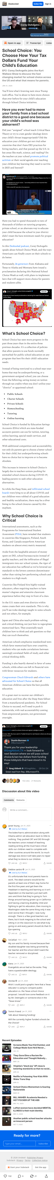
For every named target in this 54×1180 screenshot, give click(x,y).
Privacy (20, 1160)
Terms (27, 1160)
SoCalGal (12, 939)
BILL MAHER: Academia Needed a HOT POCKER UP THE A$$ (30, 1098)
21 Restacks (36, 781)
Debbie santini (15, 869)
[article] (27, 1048)
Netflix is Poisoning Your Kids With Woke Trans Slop (30, 1077)
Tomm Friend (14, 1011)
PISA (18, 534)
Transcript (35, 43)
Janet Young (14, 825)
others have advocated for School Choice (26, 679)
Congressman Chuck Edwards (17, 677)
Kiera (10, 963)
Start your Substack (19, 1167)
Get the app (40, 1167)
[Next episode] (9, 34)
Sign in (48, 4)
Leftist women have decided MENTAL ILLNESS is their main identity (32, 1109)
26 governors (21, 264)
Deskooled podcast (19, 246)
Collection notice (39, 1160)
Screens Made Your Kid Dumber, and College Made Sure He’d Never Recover (31, 1046)
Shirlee (11, 980)
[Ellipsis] (50, 825)
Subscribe (38, 4)
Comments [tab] (9, 800)
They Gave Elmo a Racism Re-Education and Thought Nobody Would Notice (29, 1057)
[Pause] (3, 34)
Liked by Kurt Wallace (19, 829)
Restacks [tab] (20, 800)
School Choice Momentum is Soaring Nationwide (31, 1088)
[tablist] (14, 800)
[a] (6, 1048)
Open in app (14, 43)
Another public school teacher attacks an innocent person (32, 1119)
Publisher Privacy (35, 1157)
